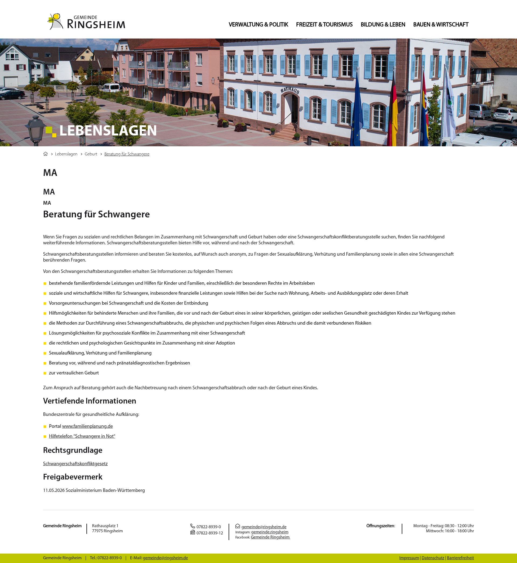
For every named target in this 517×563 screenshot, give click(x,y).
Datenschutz (433, 558)
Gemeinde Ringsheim (270, 537)
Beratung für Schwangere (126, 154)
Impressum (409, 558)
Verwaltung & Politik (258, 25)
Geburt (91, 154)
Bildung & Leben (383, 25)
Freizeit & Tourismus (324, 25)
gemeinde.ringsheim (269, 532)
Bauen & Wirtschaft (441, 25)
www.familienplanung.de (87, 426)
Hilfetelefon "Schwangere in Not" (82, 436)
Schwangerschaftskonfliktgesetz (75, 464)
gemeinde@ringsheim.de (264, 527)
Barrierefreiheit (460, 558)
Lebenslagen (66, 154)
